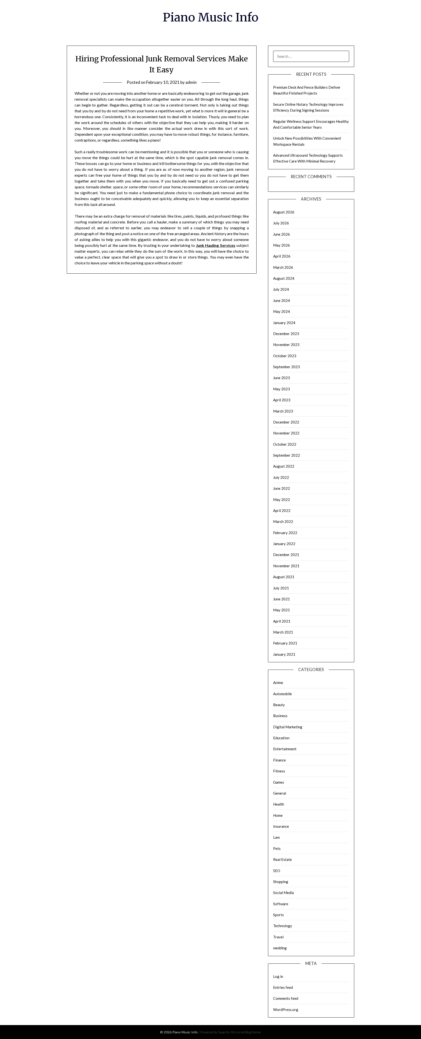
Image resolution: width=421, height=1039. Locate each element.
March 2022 (283, 521)
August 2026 (283, 212)
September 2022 (286, 455)
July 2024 (281, 289)
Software (280, 904)
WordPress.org (285, 1009)
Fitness (279, 771)
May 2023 (281, 389)
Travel (278, 937)
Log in (278, 976)
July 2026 (281, 223)
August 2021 (283, 577)
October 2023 (284, 356)
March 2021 (283, 632)
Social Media (283, 892)
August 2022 (283, 466)
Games (278, 782)
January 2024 (284, 322)
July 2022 (281, 477)
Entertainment (285, 749)
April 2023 (281, 400)
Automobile (282, 694)
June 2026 (281, 234)
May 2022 (281, 499)
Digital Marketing (287, 727)
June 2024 (281, 300)
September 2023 (286, 367)
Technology (282, 926)
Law (276, 837)
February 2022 (285, 532)
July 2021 (281, 588)
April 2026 (281, 256)
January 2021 (284, 654)
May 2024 (281, 311)
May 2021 (281, 610)
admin (191, 82)
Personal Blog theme (246, 1032)
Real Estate (282, 859)
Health (278, 804)
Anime (278, 682)
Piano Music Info (210, 17)
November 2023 (286, 344)
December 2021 (286, 554)
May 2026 (281, 245)
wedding (280, 948)
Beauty (279, 704)
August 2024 (283, 278)
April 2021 (281, 621)
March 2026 (283, 267)
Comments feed (285, 998)
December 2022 (286, 422)
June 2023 (281, 377)
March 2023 (283, 411)
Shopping (280, 881)
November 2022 (286, 433)
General (279, 793)
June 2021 (281, 599)
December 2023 (286, 333)
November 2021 (286, 566)
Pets (277, 848)
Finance (279, 760)
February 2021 (285, 643)
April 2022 (281, 510)
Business (280, 715)
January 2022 (284, 543)
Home (278, 815)
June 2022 (281, 488)
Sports (278, 915)
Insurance (281, 826)
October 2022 (284, 444)
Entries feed (283, 987)
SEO (276, 870)
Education (281, 738)
